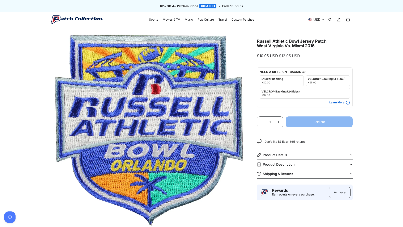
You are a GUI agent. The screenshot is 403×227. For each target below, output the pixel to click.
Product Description (279, 164)
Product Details (275, 155)
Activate (339, 192)
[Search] (330, 19)
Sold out (319, 122)
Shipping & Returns (278, 174)
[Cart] (348, 19)
